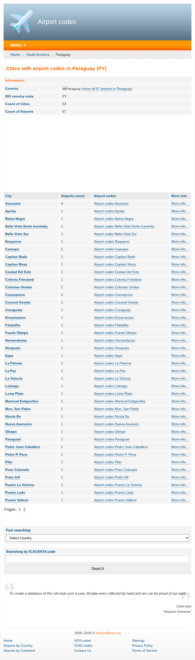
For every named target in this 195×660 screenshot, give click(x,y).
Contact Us (82, 650)
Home (15, 55)
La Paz (10, 371)
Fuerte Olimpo (16, 333)
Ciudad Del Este (18, 272)
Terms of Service (144, 650)
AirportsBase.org (108, 633)
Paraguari (13, 439)
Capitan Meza (16, 264)
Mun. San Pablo (18, 409)
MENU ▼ (18, 45)
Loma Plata (14, 393)
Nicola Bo (13, 416)
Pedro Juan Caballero (22, 447)
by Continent (19, 650)
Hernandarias (16, 340)
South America (37, 55)
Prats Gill (12, 477)
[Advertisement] (97, 153)
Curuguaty (13, 310)
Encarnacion (15, 317)
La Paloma (13, 363)
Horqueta (12, 348)
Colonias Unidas (18, 287)
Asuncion (13, 203)
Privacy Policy (142, 645)
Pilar (8, 462)
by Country (18, 645)
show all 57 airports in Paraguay (107, 89)
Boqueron (13, 241)
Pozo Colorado (17, 470)
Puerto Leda (15, 492)
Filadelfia (12, 325)
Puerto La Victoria (19, 485)
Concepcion (15, 295)
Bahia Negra (15, 219)
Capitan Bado (16, 257)
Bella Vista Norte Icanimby (26, 226)
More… (180, 203)
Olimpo (11, 432)
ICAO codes (83, 645)
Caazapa (12, 249)
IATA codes (82, 640)
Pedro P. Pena (16, 454)
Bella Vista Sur (17, 234)
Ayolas (10, 211)
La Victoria (14, 378)
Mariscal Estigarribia (21, 401)
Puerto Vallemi (16, 500)
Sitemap (138, 640)
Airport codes (57, 21)
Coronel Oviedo (18, 302)
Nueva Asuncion (18, 424)
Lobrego (12, 386)
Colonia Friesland (19, 279)
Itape (9, 355)
